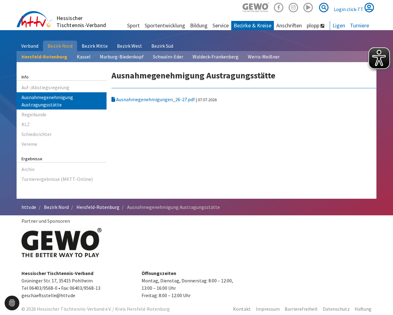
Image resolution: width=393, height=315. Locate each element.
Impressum (268, 309)
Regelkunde (33, 114)
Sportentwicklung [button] (165, 25)
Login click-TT (349, 9)
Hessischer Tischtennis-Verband (81, 21)
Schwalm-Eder (168, 57)
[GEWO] (255, 6)
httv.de (28, 207)
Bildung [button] (199, 25)
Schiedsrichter (36, 134)
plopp (314, 25)
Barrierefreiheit (301, 309)
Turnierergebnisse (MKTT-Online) (57, 179)
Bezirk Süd (162, 46)
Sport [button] (133, 25)
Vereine (29, 144)
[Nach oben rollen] (380, 297)
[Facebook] (278, 6)
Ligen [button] (339, 25)
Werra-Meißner (264, 57)
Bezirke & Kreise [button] (252, 25)
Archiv (27, 169)
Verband (29, 46)
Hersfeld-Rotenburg (44, 57)
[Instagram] (293, 6)
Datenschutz (336, 309)
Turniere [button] (359, 25)
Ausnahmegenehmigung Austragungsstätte (47, 101)
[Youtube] (308, 6)
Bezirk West (129, 46)
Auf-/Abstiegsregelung (45, 87)
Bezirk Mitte (95, 46)
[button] (12, 302)
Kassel (84, 57)
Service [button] (220, 25)
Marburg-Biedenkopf (122, 57)
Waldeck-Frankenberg (216, 57)
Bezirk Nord (60, 46)
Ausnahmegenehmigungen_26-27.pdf (155, 99)
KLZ (25, 124)
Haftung (363, 309)
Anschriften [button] (289, 25)
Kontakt (242, 309)
